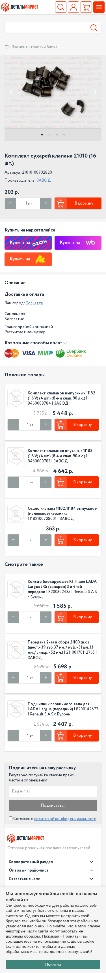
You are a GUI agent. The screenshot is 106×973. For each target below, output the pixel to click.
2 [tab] (49, 134)
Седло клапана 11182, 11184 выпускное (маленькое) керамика (62, 511)
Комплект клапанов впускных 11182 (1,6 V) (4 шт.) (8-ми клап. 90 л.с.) (60, 453)
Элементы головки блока (34, 47)
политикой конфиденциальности (65, 819)
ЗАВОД (43, 180)
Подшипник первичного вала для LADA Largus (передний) (59, 706)
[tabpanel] (53, 91)
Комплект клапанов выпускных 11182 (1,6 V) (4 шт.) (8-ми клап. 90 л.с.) (61, 395)
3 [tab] (57, 134)
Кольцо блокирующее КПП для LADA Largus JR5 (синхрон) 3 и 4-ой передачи (62, 587)
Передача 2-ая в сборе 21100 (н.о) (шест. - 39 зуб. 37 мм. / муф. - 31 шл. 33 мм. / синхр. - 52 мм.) (60, 647)
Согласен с (54, 819)
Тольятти (34, 303)
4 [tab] (64, 134)
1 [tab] (42, 134)
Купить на (20, 242)
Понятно (53, 964)
